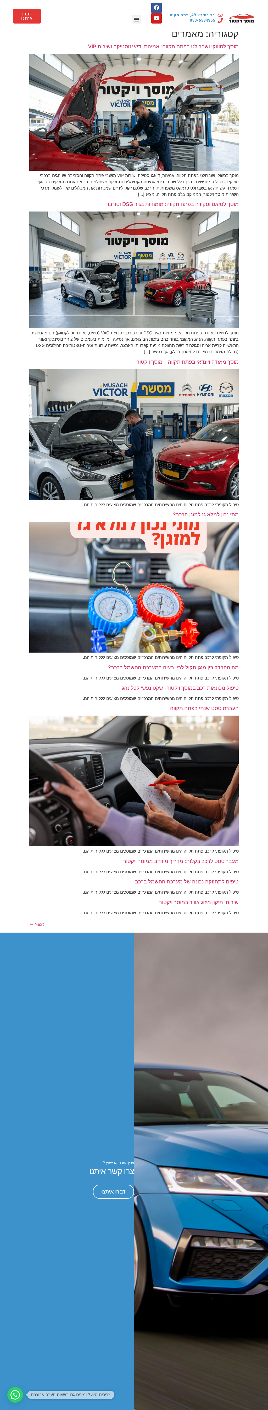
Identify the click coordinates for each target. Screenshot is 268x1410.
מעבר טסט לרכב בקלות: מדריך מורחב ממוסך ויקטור (181, 861)
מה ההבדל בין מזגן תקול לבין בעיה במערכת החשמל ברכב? (173, 667)
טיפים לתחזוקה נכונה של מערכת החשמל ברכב (187, 881)
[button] (136, 19)
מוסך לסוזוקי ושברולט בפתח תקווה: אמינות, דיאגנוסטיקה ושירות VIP (163, 46)
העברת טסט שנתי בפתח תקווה (204, 708)
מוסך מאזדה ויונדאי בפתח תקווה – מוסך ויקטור (188, 362)
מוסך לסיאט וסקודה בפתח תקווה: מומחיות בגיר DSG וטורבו (173, 204)
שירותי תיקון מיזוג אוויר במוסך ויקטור (199, 902)
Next (36, 924)
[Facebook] (156, 8)
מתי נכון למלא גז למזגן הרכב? (206, 514)
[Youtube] (156, 18)
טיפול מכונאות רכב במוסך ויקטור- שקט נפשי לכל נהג (180, 688)
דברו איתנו (113, 1192)
